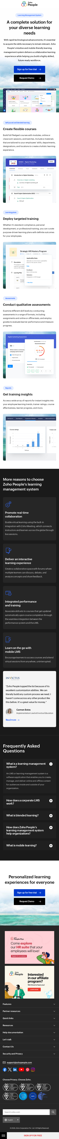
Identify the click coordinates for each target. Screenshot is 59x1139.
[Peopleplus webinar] (29, 947)
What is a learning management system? (26, 765)
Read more (11, 720)
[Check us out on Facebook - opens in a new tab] (5, 1070)
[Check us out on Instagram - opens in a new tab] (33, 1070)
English (10, 1120)
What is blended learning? (22, 815)
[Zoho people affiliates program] (29, 982)
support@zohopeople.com (19, 1062)
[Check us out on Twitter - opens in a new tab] (10, 1070)
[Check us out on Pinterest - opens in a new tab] (28, 1070)
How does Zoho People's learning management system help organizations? (25, 830)
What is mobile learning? (21, 845)
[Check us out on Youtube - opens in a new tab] (21, 1070)
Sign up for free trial (27, 69)
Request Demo (26, 78)
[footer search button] (53, 1112)
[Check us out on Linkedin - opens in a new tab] (15, 1070)
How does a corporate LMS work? (23, 802)
